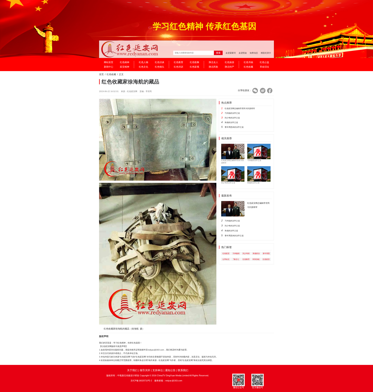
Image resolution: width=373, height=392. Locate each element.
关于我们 (132, 370)
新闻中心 (108, 67)
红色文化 (143, 67)
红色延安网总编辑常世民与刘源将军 (240, 108)
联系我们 (183, 370)
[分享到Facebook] (269, 90)
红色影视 (194, 67)
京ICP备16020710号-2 (141, 380)
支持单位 (157, 370)
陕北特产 (229, 67)
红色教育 (178, 62)
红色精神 (124, 62)
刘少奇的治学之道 (232, 118)
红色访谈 (159, 62)
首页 (101, 74)
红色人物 (143, 62)
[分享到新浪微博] (262, 90)
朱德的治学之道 (231, 122)
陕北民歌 (213, 67)
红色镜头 (159, 67)
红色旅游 (229, 62)
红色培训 (178, 67)
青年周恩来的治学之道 (234, 127)
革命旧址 (264, 67)
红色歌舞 (194, 62)
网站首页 (108, 62)
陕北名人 (213, 62)
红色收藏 (248, 67)
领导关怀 (145, 370)
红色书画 (248, 62)
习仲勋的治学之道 (232, 113)
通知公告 (170, 370)
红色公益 (264, 62)
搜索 (218, 53)
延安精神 (124, 67)
